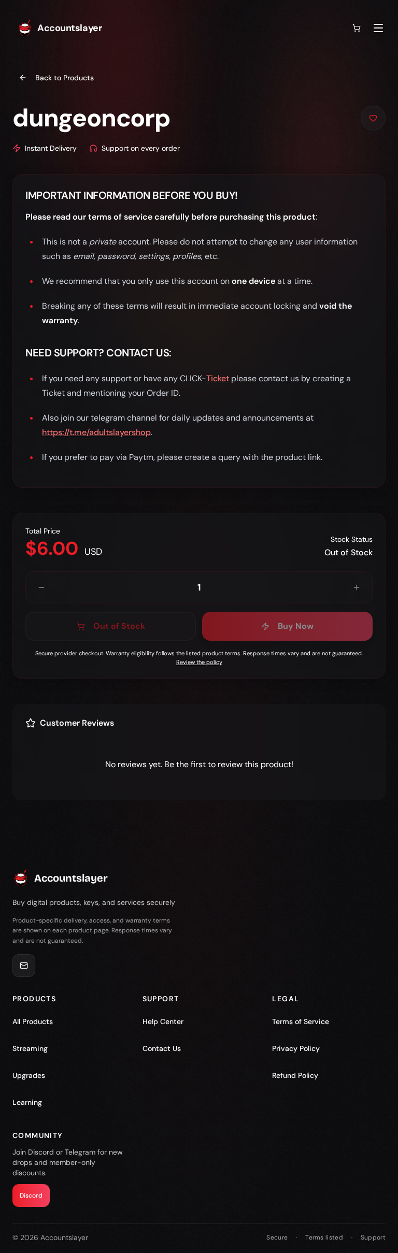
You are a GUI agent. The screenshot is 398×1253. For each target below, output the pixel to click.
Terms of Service (300, 1021)
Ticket (217, 378)
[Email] (23, 965)
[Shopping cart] (356, 28)
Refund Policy (295, 1075)
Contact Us (162, 1048)
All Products (32, 1021)
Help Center (163, 1021)
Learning (27, 1102)
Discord (31, 1195)
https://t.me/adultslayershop (96, 432)
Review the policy (199, 662)
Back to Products (64, 77)
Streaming (30, 1048)
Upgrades (28, 1075)
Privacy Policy (296, 1048)
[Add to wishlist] (373, 118)
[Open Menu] (378, 28)
